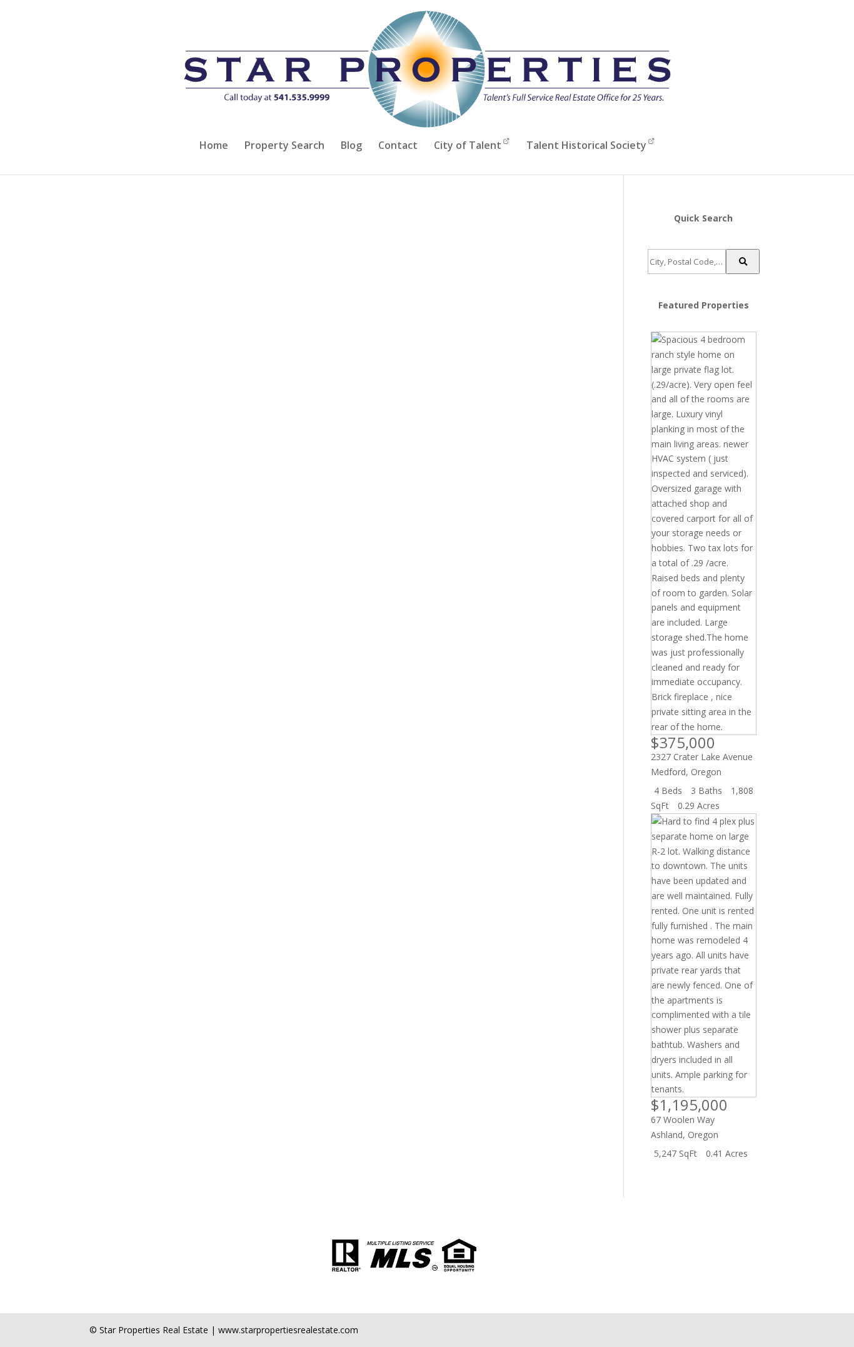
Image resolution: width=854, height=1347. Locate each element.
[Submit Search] (743, 261)
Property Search (284, 146)
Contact (398, 146)
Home (213, 146)
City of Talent (467, 145)
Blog (351, 146)
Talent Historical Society (586, 145)
